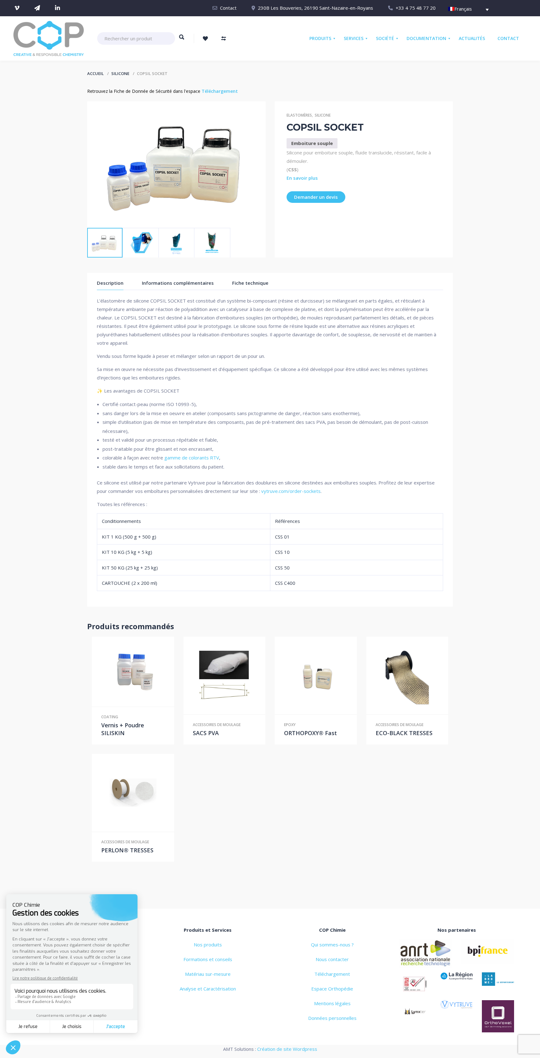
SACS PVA (206, 733)
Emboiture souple (312, 143)
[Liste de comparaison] (223, 38)
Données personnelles (332, 1018)
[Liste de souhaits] (205, 38)
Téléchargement (220, 91)
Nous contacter (332, 959)
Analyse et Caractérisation (208, 988)
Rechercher (181, 40)
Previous (101, 218)
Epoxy (290, 724)
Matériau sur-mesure (208, 974)
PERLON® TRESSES (127, 850)
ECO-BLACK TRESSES (404, 733)
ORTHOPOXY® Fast (310, 733)
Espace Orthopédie (332, 988)
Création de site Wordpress (287, 1049)
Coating (109, 717)
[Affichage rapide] (133, 671)
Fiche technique (250, 283)
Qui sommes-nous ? (332, 944)
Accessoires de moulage (217, 724)
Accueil (95, 73)
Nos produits (208, 944)
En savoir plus (302, 178)
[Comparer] (146, 671)
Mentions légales (332, 1003)
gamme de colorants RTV (191, 457)
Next (125, 218)
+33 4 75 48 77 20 (416, 8)
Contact (228, 8)
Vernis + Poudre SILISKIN (122, 729)
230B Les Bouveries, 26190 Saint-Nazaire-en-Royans (315, 8)
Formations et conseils (207, 959)
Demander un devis (316, 197)
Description (110, 283)
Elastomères (299, 115)
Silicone (120, 73)
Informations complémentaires (178, 283)
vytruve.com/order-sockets (291, 491)
